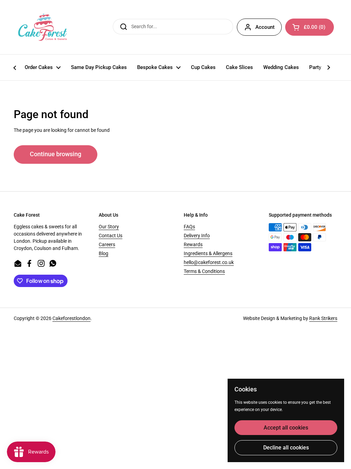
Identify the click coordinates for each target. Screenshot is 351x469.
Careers (107, 244)
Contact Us (110, 235)
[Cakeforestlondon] (42, 27)
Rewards (193, 244)
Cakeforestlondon (71, 318)
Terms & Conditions (204, 271)
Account (265, 27)
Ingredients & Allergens (208, 253)
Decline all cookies (286, 447)
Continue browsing (55, 154)
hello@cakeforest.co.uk (209, 262)
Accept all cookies (286, 427)
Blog (103, 253)
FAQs (189, 226)
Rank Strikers (323, 318)
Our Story (109, 226)
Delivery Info (197, 235)
